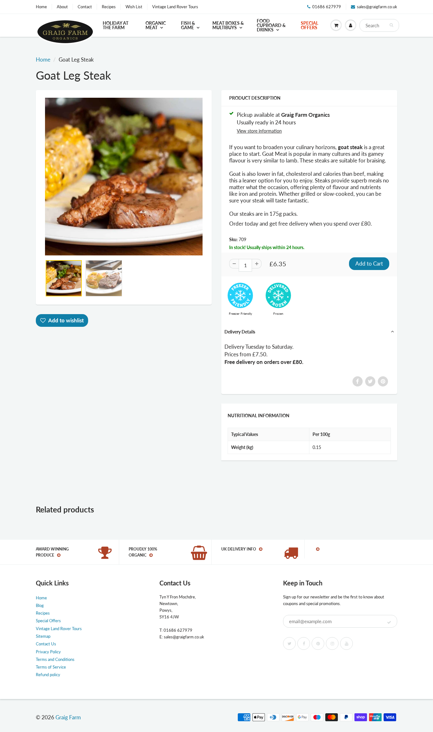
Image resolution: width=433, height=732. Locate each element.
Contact (85, 6)
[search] (379, 25)
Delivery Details (239, 331)
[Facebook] (303, 643)
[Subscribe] (389, 622)
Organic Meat (155, 25)
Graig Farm (68, 717)
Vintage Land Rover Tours (175, 6)
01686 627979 (326, 6)
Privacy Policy (48, 651)
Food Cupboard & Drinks (271, 25)
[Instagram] (332, 643)
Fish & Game (188, 25)
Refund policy (48, 674)
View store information (259, 131)
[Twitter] (289, 643)
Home (41, 6)
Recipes (109, 6)
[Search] (391, 25)
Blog (40, 605)
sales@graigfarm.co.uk (377, 6)
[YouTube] (346, 643)
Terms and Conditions (55, 659)
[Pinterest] (318, 643)
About (62, 6)
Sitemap (43, 636)
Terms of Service (51, 666)
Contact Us (46, 643)
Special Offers (309, 25)
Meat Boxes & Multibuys (228, 25)
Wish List (134, 6)
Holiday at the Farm (115, 25)
